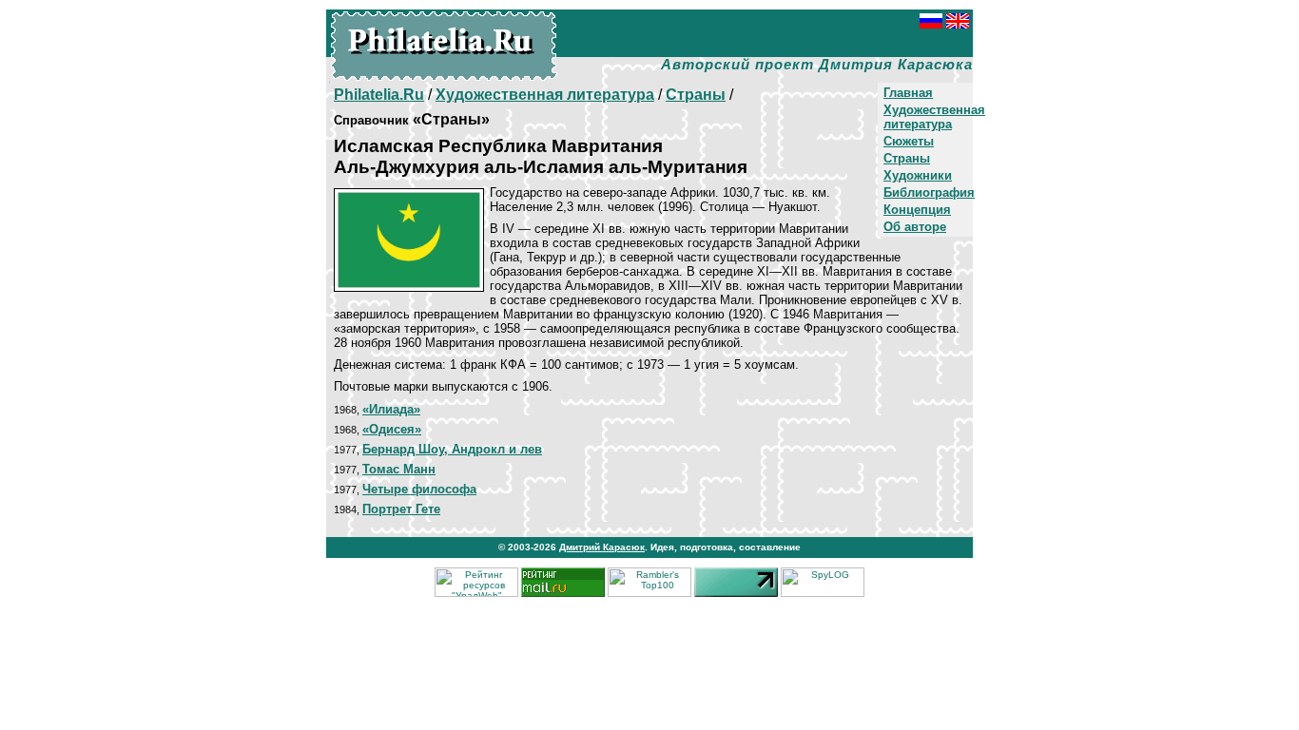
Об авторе (914, 227)
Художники (917, 175)
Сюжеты (908, 141)
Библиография (929, 192)
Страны (906, 158)
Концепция (917, 209)
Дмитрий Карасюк (602, 547)
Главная (908, 93)
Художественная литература (934, 117)
